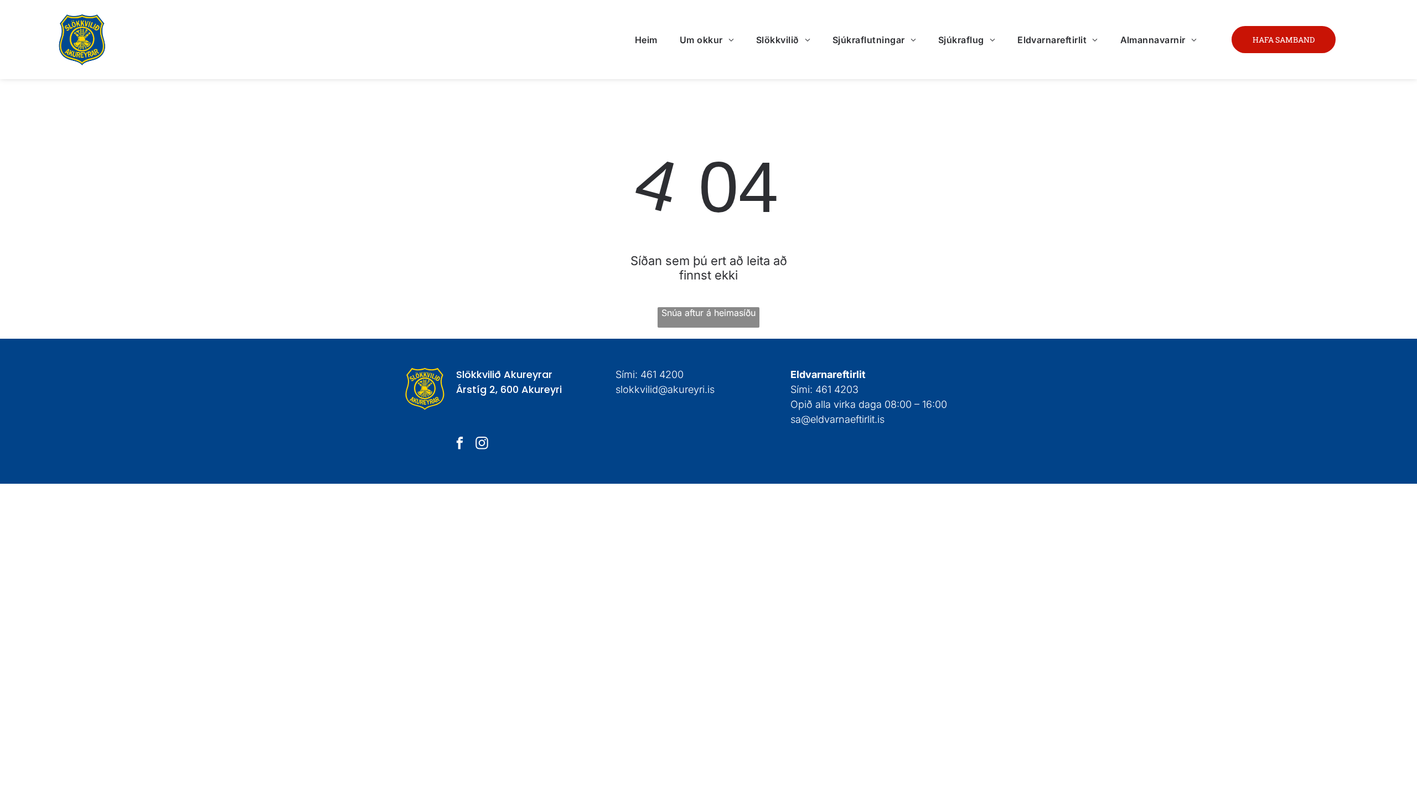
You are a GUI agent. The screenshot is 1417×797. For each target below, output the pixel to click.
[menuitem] (646, 39)
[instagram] (482, 444)
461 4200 (662, 374)
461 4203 (837, 389)
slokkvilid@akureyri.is (665, 389)
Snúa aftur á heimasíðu (708, 312)
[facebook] (459, 444)
